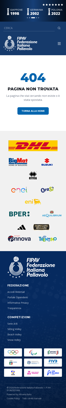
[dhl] (33, 145)
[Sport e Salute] (53, 352)
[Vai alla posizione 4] (36, 17)
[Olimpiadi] (13, 352)
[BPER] (19, 214)
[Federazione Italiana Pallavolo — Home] (20, 43)
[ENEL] (19, 189)
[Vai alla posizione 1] (27, 17)
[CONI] (13, 363)
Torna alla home (33, 110)
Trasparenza (14, 308)
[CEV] (13, 373)
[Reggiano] (41, 227)
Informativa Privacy (18, 302)
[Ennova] (19, 239)
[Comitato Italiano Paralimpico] (33, 363)
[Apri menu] (59, 43)
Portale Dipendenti (17, 297)
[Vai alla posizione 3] (33, 17)
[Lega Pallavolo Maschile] (53, 373)
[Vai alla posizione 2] (29, 17)
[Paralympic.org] (33, 352)
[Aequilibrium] (51, 214)
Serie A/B (12, 323)
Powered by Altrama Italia (19, 394)
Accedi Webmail (16, 292)
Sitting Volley (14, 329)
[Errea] (33, 175)
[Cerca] (59, 28)
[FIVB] (53, 363)
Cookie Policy (13, 398)
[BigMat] (18, 162)
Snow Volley (14, 339)
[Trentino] (47, 239)
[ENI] (33, 201)
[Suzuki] (45, 162)
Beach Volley (14, 334)
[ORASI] (47, 189)
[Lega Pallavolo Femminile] (33, 373)
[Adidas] (22, 227)
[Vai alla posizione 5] (38, 17)
